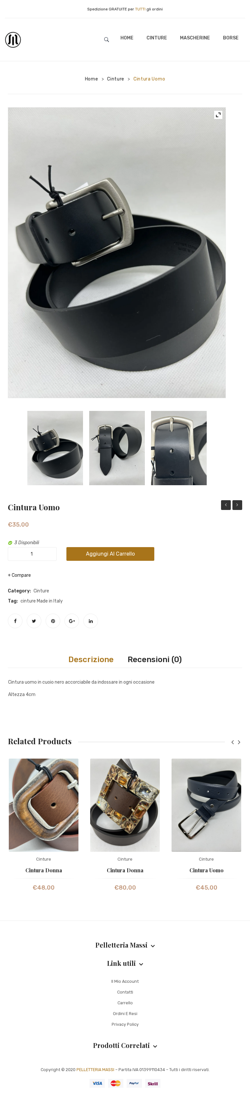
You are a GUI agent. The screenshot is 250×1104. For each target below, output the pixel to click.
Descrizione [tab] (91, 659)
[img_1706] (179, 448)
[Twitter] (34, 621)
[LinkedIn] (90, 621)
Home (91, 79)
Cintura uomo (206, 870)
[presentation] (232, 742)
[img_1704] (117, 253)
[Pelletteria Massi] (13, 39)
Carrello (125, 1002)
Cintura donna (226, 506)
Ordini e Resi (125, 1013)
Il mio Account (125, 981)
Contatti (125, 992)
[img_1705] (117, 448)
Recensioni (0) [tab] (155, 659)
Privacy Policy (125, 1024)
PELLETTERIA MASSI (95, 1069)
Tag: (13, 601)
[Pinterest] (53, 621)
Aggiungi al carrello (110, 554)
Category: (19, 591)
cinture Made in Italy (42, 601)
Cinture (115, 79)
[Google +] (71, 621)
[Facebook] (15, 621)
